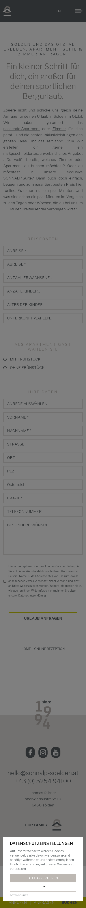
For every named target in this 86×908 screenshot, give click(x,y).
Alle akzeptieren (43, 878)
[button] (43, 886)
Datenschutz (19, 895)
